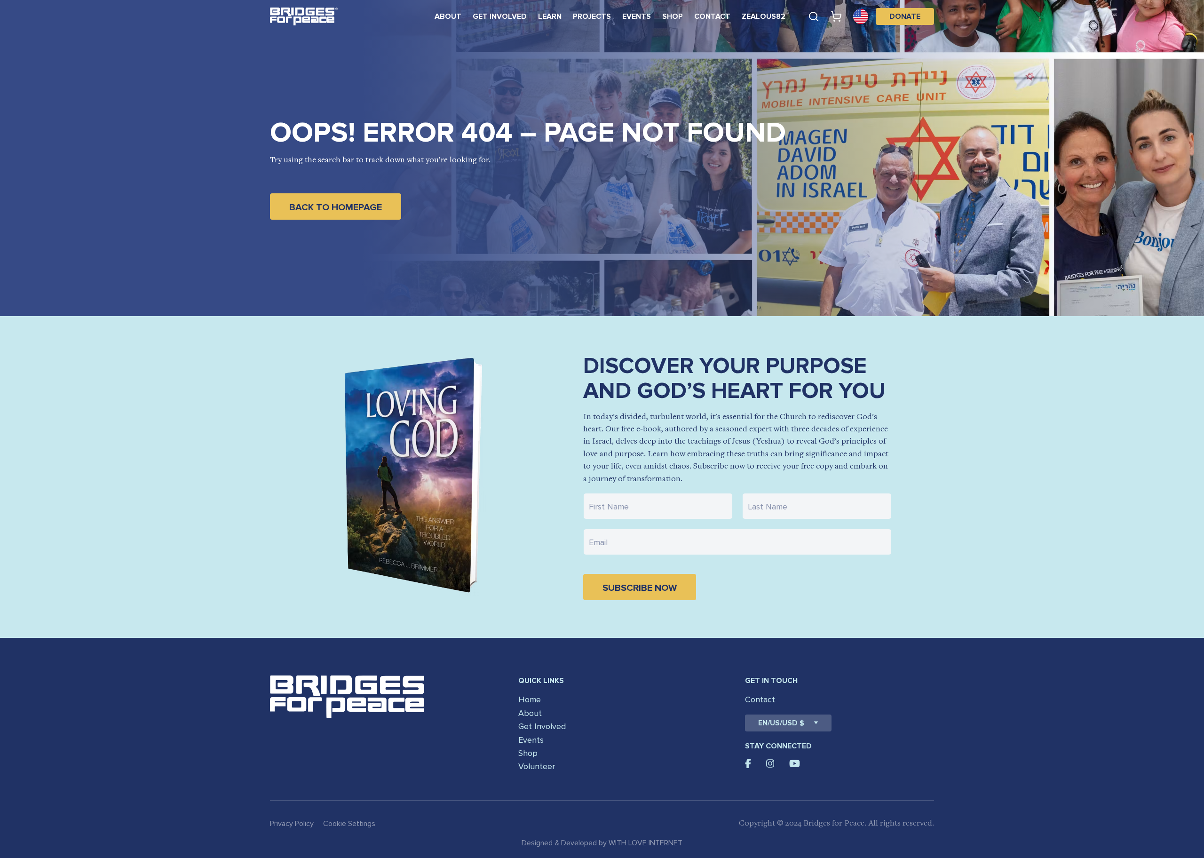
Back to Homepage (335, 207)
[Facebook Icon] (748, 763)
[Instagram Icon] (770, 763)
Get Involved (500, 16)
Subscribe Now (639, 588)
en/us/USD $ (781, 723)
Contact (712, 16)
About (448, 16)
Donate (904, 16)
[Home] (304, 16)
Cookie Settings (349, 823)
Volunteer (536, 766)
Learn (550, 16)
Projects (592, 16)
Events (636, 16)
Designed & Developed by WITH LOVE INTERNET (602, 843)
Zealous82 (763, 16)
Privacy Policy (292, 823)
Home (529, 699)
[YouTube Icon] (794, 763)
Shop (672, 16)
